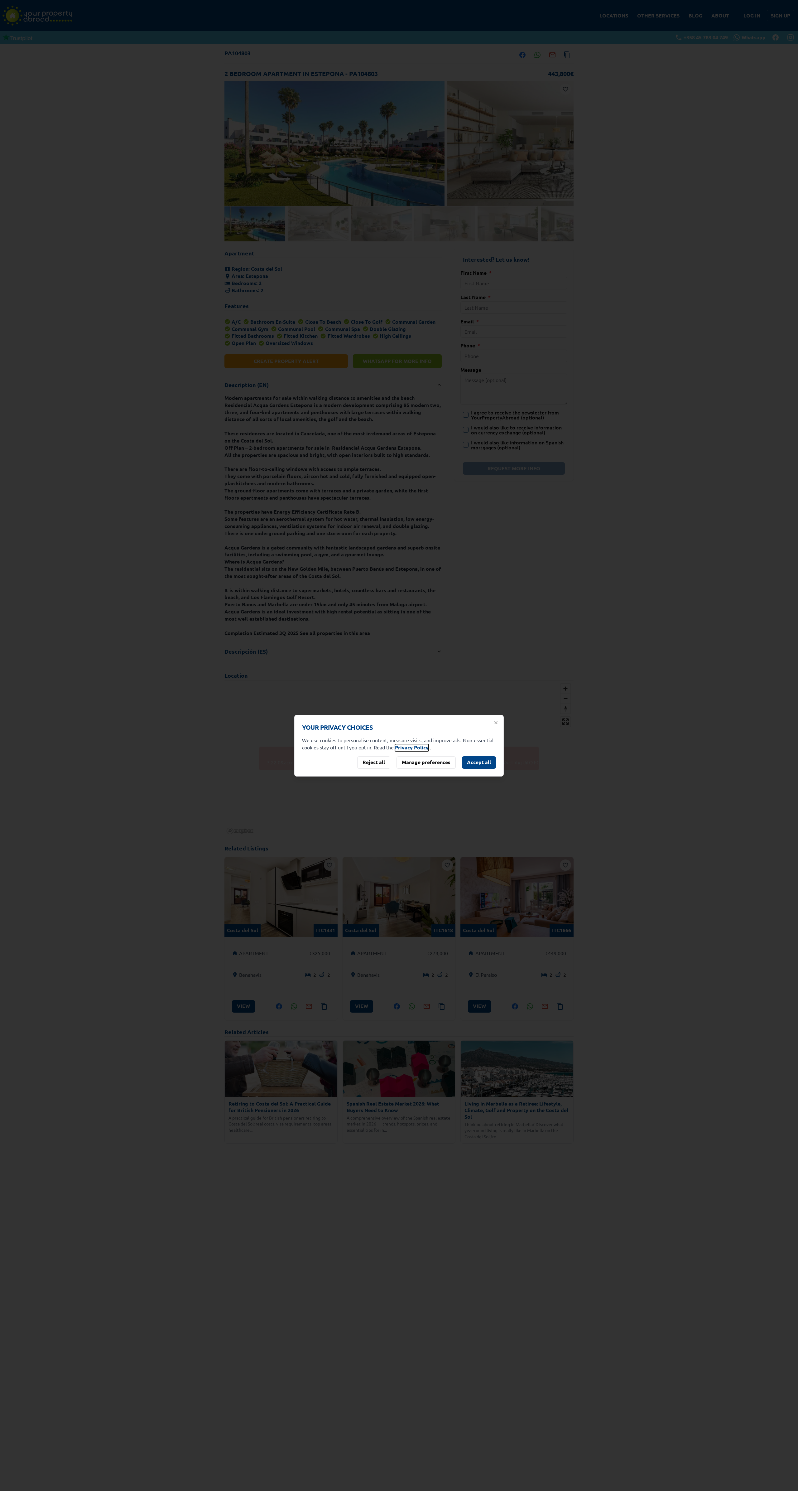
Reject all (374, 762)
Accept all (479, 762)
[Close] (495, 722)
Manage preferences (426, 762)
